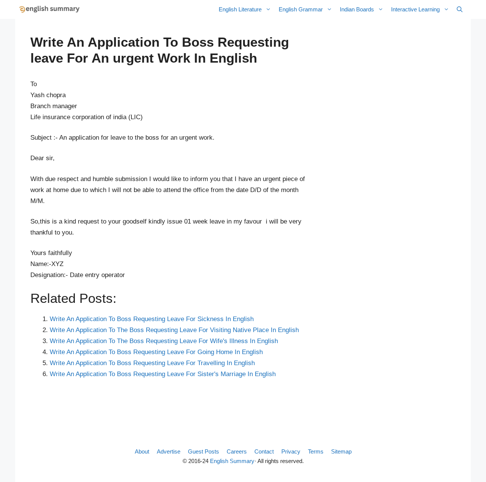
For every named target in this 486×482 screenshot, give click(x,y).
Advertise (168, 451)
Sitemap (341, 451)
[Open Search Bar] (459, 9)
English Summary (232, 461)
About (142, 451)
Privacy (290, 451)
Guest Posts (203, 451)
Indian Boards (357, 9)
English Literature (240, 9)
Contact (264, 451)
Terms (315, 451)
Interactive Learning (415, 9)
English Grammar (301, 9)
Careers (237, 451)
